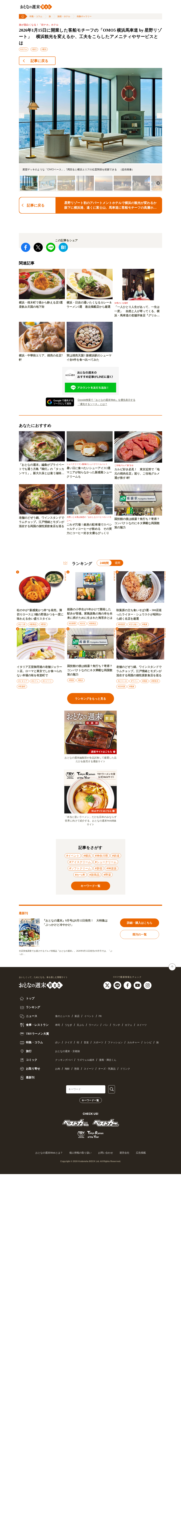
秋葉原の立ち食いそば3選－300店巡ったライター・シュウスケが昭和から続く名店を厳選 (139, 614)
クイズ (68, 1042)
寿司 (57, 1025)
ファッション (115, 1042)
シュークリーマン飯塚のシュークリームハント (87, 464)
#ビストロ (122, 681)
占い (57, 1042)
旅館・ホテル (63, 16)
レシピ (148, 1042)
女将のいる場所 (121, 303)
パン (105, 1025)
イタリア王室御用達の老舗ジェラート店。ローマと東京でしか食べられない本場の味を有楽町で (39, 671)
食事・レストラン (37, 1024)
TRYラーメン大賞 (37, 1033)
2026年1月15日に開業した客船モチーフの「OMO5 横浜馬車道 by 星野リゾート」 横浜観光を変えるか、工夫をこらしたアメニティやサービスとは (90, 36)
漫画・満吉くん (107, 1060)
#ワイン (134, 681)
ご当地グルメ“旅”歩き (124, 465)
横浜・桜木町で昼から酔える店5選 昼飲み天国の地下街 (42, 304)
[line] (118, 985)
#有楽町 (21, 686)
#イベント (72, 855)
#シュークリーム (105, 862)
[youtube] (138, 985)
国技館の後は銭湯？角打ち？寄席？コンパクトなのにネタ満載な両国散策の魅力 (137, 523)
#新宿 (98, 868)
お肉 (57, 1068)
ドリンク (125, 1068)
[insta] (147, 985)
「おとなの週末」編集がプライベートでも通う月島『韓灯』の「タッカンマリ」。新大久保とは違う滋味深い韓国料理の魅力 (41, 469)
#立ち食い (133, 624)
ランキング (32, 1007)
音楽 (86, 1042)
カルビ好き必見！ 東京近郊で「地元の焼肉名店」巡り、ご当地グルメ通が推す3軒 (137, 473)
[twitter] (108, 985)
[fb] (128, 985)
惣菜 (76, 1068)
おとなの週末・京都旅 (67, 1051)
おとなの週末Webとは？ (49, 1152)
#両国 (71, 680)
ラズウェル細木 (85, 1060)
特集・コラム (36, 16)
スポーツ (98, 1042)
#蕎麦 (144, 624)
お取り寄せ (32, 1068)
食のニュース (62, 1016)
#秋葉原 (121, 624)
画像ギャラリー (84, 16)
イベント (89, 1016)
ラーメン (94, 1025)
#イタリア (22, 681)
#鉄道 (115, 855)
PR (100, 1016)
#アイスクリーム (80, 862)
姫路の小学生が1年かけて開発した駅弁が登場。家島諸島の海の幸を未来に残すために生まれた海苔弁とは (89, 613)
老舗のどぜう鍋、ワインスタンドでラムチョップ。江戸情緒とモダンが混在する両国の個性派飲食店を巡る (41, 522)
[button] (21, 115)
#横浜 (44, 49)
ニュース (31, 1015)
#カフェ (35, 681)
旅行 (28, 1051)
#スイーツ (47, 681)
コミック (31, 1059)
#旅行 (34, 49)
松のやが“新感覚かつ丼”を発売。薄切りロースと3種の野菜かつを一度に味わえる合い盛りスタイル (40, 614)
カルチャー (133, 1042)
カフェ (128, 1025)
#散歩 (80, 680)
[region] (90, 130)
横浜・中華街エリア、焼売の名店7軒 (41, 357)
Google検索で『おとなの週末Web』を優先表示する (106, 399)
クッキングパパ (63, 1060)
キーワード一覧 (90, 1100)
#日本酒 (121, 686)
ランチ (116, 1025)
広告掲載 (141, 1152)
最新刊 (29, 1077)
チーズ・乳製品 (107, 1068)
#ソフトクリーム (80, 868)
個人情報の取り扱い (80, 1152)
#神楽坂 (111, 868)
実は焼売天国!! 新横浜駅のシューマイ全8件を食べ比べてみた (89, 357)
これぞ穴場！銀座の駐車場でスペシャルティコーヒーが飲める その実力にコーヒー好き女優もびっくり (89, 529)
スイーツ (142, 1025)
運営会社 (124, 1152)
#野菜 (43, 624)
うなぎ (68, 1025)
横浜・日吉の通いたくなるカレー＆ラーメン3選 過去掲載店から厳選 (89, 304)
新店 (77, 1016)
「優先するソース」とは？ (92, 403)
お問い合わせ (105, 1152)
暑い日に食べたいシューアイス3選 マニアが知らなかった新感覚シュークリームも (90, 472)
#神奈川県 (101, 855)
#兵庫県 (72, 623)
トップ (29, 998)
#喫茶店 (154, 681)
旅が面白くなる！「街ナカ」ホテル (39, 24)
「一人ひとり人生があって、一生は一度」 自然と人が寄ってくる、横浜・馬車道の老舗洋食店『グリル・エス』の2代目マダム (137, 311)
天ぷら (80, 1025)
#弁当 (82, 623)
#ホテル (23, 49)
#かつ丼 (21, 624)
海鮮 (67, 1068)
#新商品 (33, 624)
